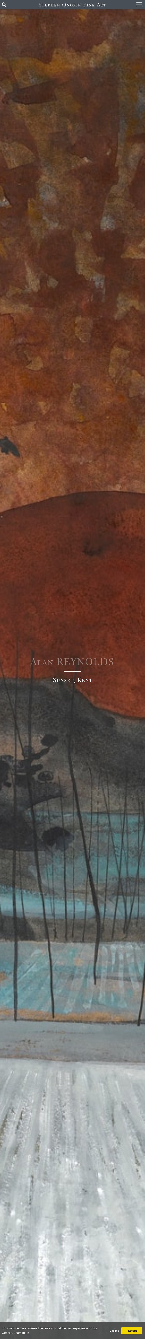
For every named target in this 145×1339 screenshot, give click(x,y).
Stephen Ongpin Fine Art (72, 4)
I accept (132, 1330)
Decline (114, 1330)
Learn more (21, 1332)
